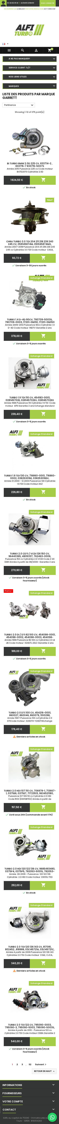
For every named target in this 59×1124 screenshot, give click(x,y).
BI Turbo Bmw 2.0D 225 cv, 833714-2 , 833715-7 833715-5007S (29, 165)
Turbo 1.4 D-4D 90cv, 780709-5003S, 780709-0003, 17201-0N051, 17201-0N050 (30, 321)
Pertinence (19, 105)
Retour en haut (44, 1071)
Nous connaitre (47, 3)
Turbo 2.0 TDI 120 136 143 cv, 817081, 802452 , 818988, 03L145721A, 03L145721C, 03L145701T (29, 949)
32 (30, 1064)
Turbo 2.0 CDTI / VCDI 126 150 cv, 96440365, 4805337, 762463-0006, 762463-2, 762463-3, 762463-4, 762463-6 (29, 556)
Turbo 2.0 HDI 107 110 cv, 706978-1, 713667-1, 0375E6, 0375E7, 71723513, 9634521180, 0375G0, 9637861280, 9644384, (30, 793)
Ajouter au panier (43, 179)
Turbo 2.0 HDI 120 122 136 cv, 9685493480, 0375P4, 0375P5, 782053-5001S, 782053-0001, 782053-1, (29, 871)
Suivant (41, 1064)
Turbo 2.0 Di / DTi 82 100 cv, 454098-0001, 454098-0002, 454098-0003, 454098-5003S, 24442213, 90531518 (30, 637)
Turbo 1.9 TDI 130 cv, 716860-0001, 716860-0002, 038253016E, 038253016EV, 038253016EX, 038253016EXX (30, 478)
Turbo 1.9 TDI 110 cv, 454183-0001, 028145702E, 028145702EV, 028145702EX (30, 399)
